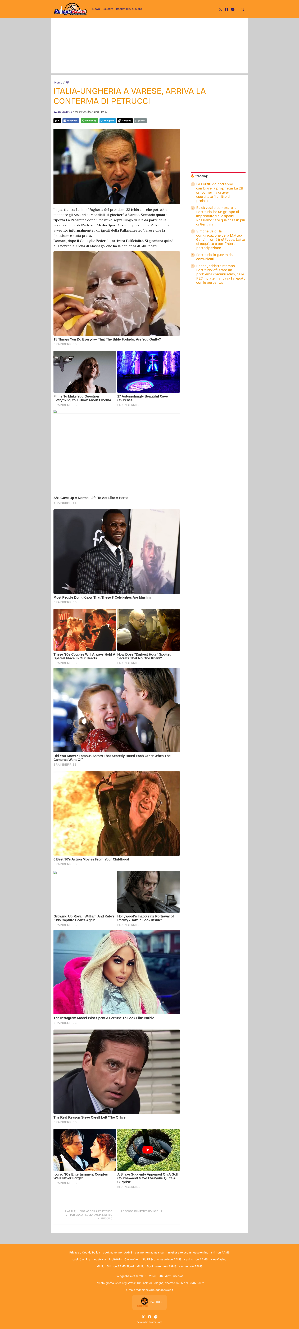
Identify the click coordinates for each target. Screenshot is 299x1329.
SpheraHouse (155, 1322)
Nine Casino (218, 1259)
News (96, 9)
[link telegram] (233, 9)
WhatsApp (90, 120)
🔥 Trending (199, 176)
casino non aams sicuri (150, 1252)
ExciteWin (115, 1259)
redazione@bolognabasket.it (154, 1290)
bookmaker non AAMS (117, 1252)
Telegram (109, 120)
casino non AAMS (196, 1259)
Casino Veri (131, 1259)
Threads (126, 120)
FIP (68, 82)
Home (58, 82)
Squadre (108, 9)
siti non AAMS (220, 1252)
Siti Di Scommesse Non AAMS (162, 1259)
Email (142, 120)
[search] (242, 9)
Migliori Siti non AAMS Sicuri (115, 1266)
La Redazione (63, 111)
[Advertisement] (149, 49)
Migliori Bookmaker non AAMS (156, 1266)
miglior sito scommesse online (188, 1252)
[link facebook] (226, 9)
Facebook (72, 120)
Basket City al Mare (129, 9)
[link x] (220, 9)
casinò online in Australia (89, 1259)
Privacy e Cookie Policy (84, 1252)
